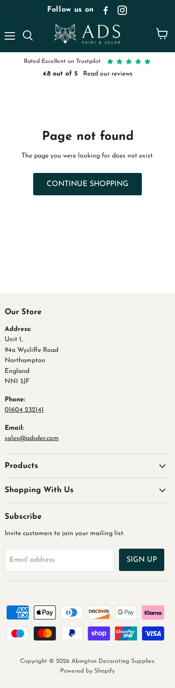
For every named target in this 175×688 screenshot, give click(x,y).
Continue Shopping (87, 184)
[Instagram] (122, 10)
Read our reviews (108, 73)
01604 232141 (24, 409)
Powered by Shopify (87, 671)
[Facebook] (105, 10)
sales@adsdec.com (32, 438)
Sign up (141, 560)
